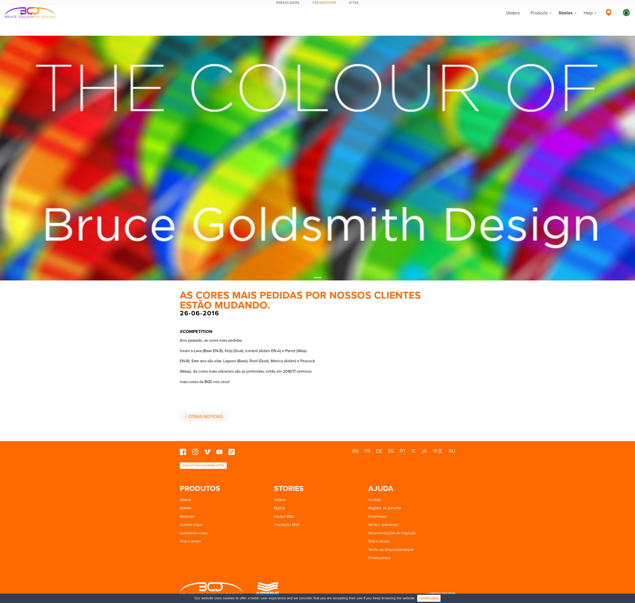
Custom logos (191, 524)
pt (403, 451)
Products (539, 13)
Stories (566, 13)
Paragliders (288, 3)
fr (367, 451)
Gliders (513, 13)
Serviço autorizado (383, 524)
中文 (438, 451)
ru (452, 451)
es (391, 451)
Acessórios (189, 533)
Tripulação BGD (287, 524)
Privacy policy (379, 558)
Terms (203, 533)
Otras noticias (205, 416)
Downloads (377, 516)
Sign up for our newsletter (203, 465)
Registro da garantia (384, 508)
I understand (429, 598)
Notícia (279, 508)
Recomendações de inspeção (392, 533)
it (413, 451)
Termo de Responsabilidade (391, 549)
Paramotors (324, 3)
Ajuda (380, 488)
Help (588, 13)
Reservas (187, 516)
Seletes (185, 508)
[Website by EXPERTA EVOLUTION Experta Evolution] (441, 592)
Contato (374, 500)
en (355, 451)
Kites (354, 3)
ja (424, 451)
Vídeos (280, 500)
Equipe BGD (284, 516)
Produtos (200, 488)
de (379, 451)
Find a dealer (190, 541)
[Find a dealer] (608, 12)
